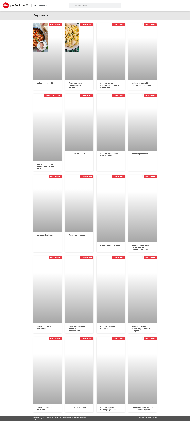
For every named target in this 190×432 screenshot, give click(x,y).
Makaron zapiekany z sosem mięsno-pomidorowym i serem (141, 247)
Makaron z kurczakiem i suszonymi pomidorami (141, 84)
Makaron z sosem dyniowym (44, 409)
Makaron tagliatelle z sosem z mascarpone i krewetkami (109, 85)
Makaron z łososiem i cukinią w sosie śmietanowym (77, 328)
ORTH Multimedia (151, 417)
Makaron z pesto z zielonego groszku (108, 409)
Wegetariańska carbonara (110, 245)
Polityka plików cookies (71, 417)
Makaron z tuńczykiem (46, 83)
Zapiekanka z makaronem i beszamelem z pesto (142, 409)
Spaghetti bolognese (77, 408)
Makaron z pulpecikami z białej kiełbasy (110, 155)
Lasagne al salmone (45, 235)
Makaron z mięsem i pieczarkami (45, 327)
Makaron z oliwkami (76, 235)
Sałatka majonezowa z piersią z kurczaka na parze (46, 166)
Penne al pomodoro (140, 154)
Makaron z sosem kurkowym (107, 327)
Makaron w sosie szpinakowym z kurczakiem (75, 85)
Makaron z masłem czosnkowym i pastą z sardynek (141, 328)
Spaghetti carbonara (76, 154)
